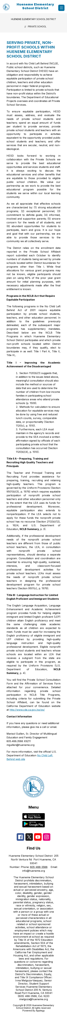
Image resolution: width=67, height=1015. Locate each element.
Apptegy (40, 1010)
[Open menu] (61, 8)
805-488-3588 (39, 867)
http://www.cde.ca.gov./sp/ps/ (27, 709)
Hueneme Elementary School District (33, 19)
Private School (37, 26)
